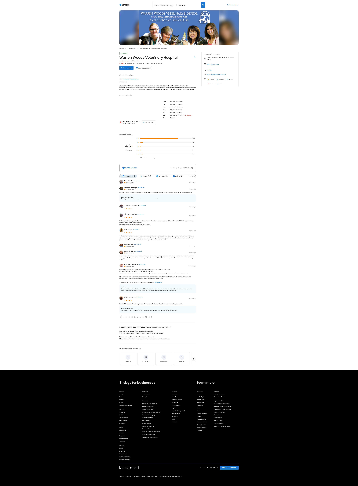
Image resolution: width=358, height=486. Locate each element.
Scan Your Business (219, 412)
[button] (121, 317)
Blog (198, 408)
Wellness (174, 422)
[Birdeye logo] (124, 5)
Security (143, 476)
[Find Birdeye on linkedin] (207, 468)
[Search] (203, 5)
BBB (220, 84)
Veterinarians (144, 48)
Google (212, 79)
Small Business (146, 394)
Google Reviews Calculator (221, 404)
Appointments (123, 418)
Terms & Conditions (125, 476)
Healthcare (132, 48)
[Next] (193, 359)
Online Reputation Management (151, 412)
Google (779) (146, 176)
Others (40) (194, 176)
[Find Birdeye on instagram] (211, 468)
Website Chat (146, 420)
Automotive (175, 394)
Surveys (121, 433)
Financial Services (177, 399)
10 (149, 317)
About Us (199, 394)
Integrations (123, 454)
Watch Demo (201, 399)
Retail (173, 419)
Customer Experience (148, 434)
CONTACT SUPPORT (229, 468)
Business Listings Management (151, 432)
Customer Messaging (148, 415)
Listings (121, 394)
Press (198, 411)
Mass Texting (123, 420)
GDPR (148, 476)
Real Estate (175, 416)
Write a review (232, 5)
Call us (209, 70)
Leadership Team (202, 397)
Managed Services (219, 394)
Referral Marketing (147, 418)
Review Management (148, 406)
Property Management (178, 411)
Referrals (121, 399)
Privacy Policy (136, 476)
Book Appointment (144, 68)
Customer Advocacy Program (222, 426)
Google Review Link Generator (222, 409)
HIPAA (152, 476)
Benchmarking (123, 438)
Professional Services (220, 397)
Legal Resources (201, 427)
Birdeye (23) (179, 176)
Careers (199, 416)
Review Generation (147, 409)
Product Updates (202, 413)
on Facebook (136, 181)
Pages (121, 402)
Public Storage (176, 413)
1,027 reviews (135, 61)
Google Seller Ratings (125, 405)
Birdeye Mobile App (124, 459)
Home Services (176, 405)
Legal (173, 408)
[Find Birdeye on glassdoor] (217, 468)
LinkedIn (231, 79)
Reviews (121, 397)
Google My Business (148, 426)
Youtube (212, 84)
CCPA (156, 476)
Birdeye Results (201, 425)
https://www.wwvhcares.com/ (216, 74)
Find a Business (218, 415)
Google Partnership (125, 457)
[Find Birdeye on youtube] (214, 468)
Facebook (221, 79)
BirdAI (121, 448)
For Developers (218, 418)
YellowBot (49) (163, 176)
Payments (122, 423)
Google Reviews (146, 423)
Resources (200, 405)
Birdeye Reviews (201, 422)
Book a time (200, 402)
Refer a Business (218, 423)
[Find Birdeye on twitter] (204, 468)
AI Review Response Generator (222, 406)
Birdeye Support (218, 420)
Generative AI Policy (165, 476)
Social (121, 415)
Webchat (122, 412)
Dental (174, 397)
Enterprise (145, 397)
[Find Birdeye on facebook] (201, 468)
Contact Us (200, 430)
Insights (121, 436)
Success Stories (201, 419)
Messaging (122, 430)
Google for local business (149, 404)
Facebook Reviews (147, 429)
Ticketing (122, 441)
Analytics (122, 451)
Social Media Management (150, 437)
